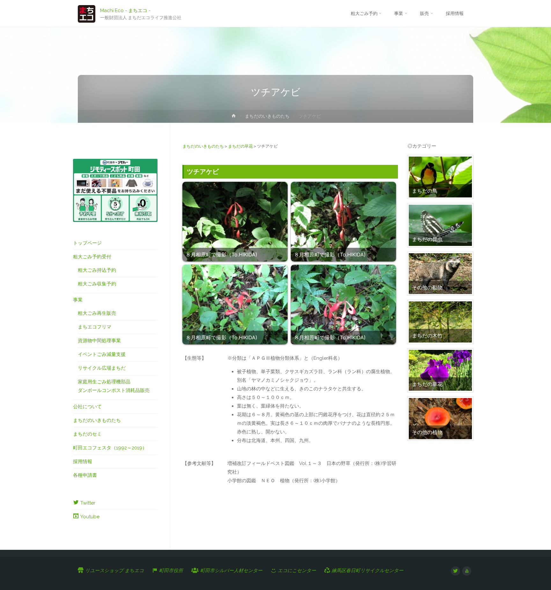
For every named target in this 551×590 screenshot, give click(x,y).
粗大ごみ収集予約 (97, 284)
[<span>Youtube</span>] (466, 571)
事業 (78, 300)
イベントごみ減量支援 (102, 354)
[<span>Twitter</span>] (455, 571)
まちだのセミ (87, 434)
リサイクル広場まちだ (102, 368)
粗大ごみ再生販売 (97, 313)
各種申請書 (85, 475)
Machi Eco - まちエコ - (125, 10)
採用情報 (82, 461)
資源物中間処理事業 (99, 340)
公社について (87, 406)
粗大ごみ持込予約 (97, 270)
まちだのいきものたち (267, 116)
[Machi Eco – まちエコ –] (86, 13)
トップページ (87, 243)
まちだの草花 (240, 146)
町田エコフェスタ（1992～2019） (110, 448)
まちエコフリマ (94, 327)
